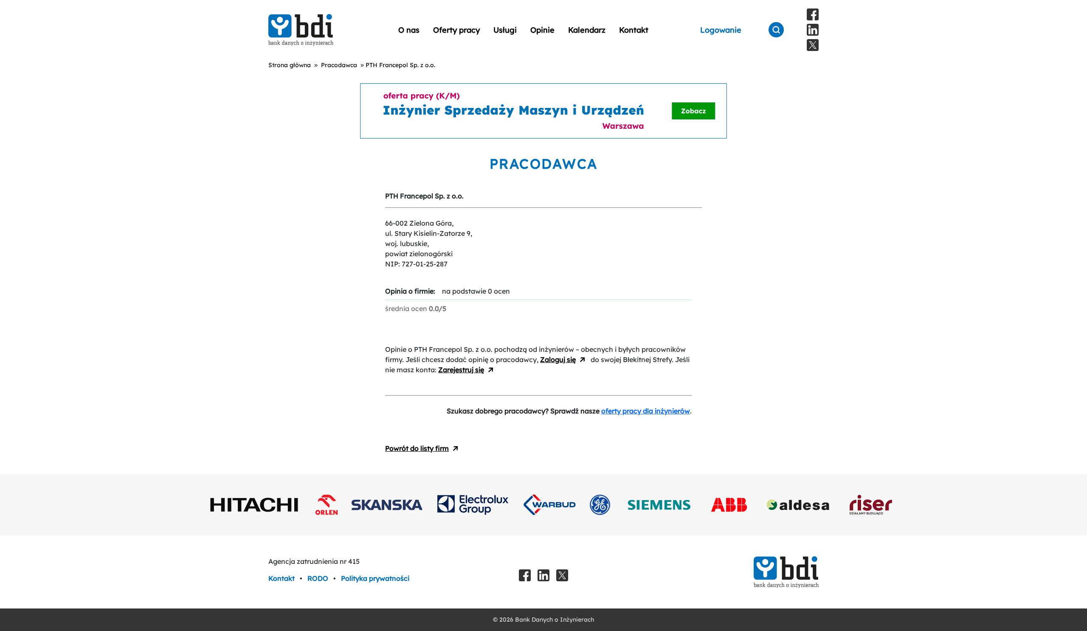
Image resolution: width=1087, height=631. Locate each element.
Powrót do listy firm (417, 448)
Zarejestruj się (461, 369)
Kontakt (633, 30)
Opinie (542, 30)
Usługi (505, 30)
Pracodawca (339, 65)
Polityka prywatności (375, 578)
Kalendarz (586, 30)
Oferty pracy (456, 30)
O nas (409, 30)
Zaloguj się (558, 359)
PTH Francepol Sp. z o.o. (400, 65)
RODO (318, 578)
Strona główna (289, 65)
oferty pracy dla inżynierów (645, 411)
